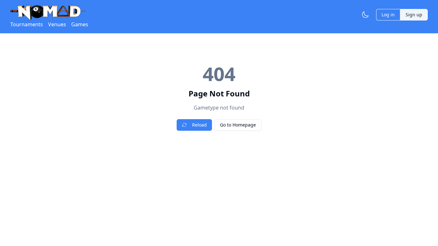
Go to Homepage (238, 125)
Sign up (414, 15)
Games (79, 24)
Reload (199, 125)
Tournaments (26, 24)
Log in (388, 15)
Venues (57, 24)
